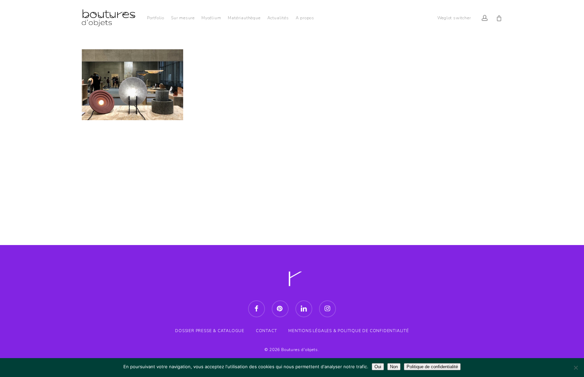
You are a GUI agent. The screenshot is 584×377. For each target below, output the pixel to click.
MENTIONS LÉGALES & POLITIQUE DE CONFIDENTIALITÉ (348, 330)
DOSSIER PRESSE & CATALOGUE (209, 330)
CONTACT (266, 330)
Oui (377, 366)
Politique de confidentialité (432, 366)
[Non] (575, 367)
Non (394, 366)
